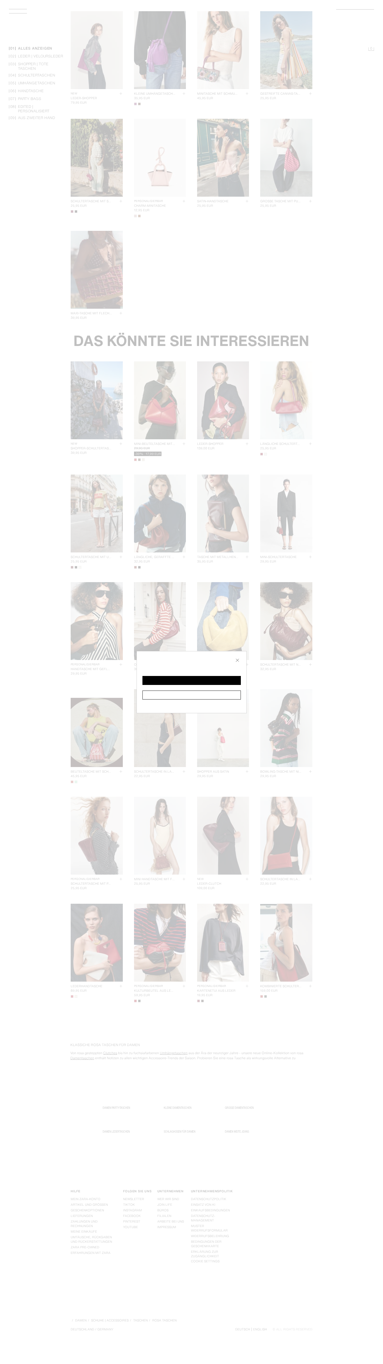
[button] (191, 680)
